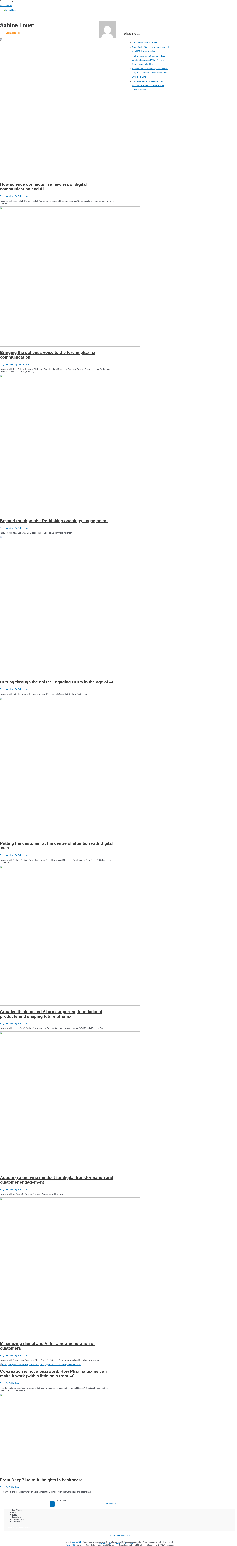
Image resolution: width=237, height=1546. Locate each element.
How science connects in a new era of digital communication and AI (43, 186)
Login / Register (17, 1510)
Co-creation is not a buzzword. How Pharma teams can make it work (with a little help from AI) (53, 1373)
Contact (14, 1515)
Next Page (112, 1504)
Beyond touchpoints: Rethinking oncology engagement (54, 521)
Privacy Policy (16, 1517)
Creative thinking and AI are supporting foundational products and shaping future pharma (51, 1014)
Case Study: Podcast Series (144, 42)
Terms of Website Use (19, 1519)
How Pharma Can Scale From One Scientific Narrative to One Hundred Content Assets (148, 85)
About (14, 1512)
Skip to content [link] (6, 1)
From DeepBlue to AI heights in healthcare (41, 1480)
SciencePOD (6, 5)
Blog (2, 196)
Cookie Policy (134, 1543)
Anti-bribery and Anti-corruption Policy (113, 1543)
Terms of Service (17, 1522)
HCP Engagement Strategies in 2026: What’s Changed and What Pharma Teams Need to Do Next (149, 60)
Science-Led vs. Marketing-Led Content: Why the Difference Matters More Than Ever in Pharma (150, 72)
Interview (9, 196)
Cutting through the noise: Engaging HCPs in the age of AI (56, 682)
